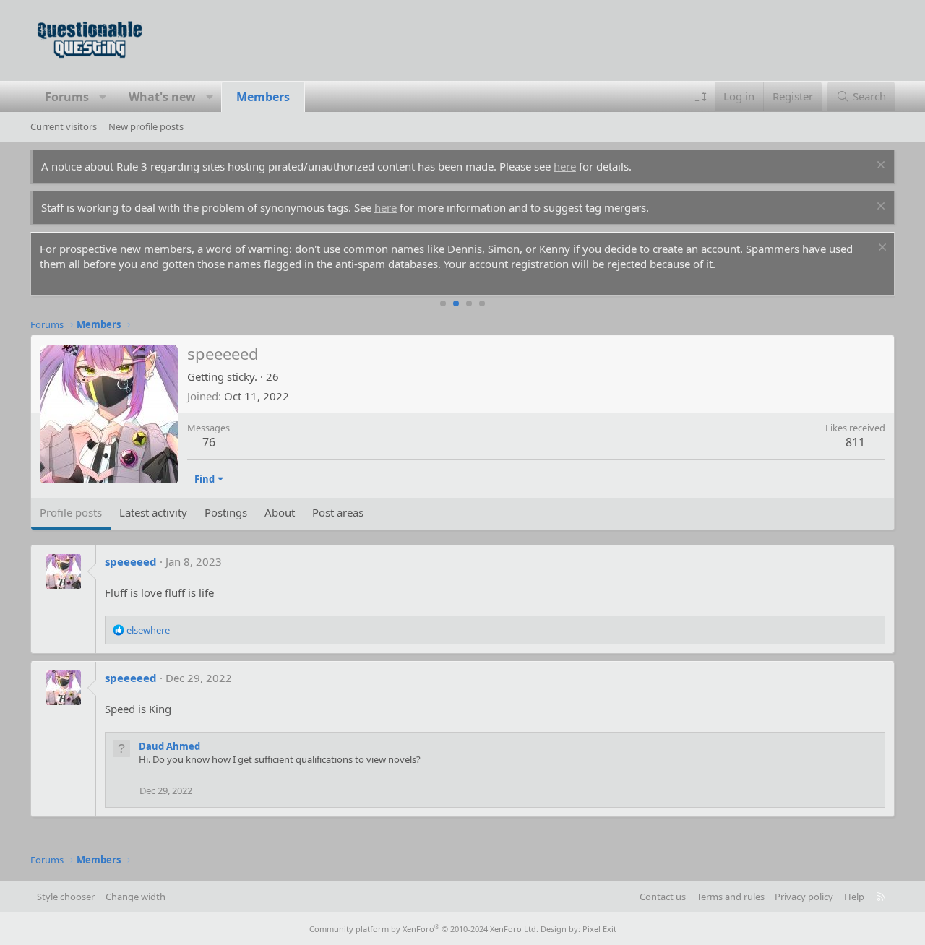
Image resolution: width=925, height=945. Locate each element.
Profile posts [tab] (71, 512)
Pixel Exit (599, 928)
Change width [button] (135, 896)
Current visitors (63, 126)
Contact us (663, 896)
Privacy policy (804, 896)
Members (263, 97)
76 (208, 442)
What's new (162, 97)
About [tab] (279, 512)
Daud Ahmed (169, 746)
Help (854, 896)
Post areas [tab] (337, 512)
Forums (67, 97)
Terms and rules (731, 896)
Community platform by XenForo (423, 928)
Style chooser (66, 896)
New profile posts (146, 126)
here (565, 166)
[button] (103, 97)
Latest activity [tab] (153, 512)
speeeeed (131, 561)
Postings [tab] (226, 512)
